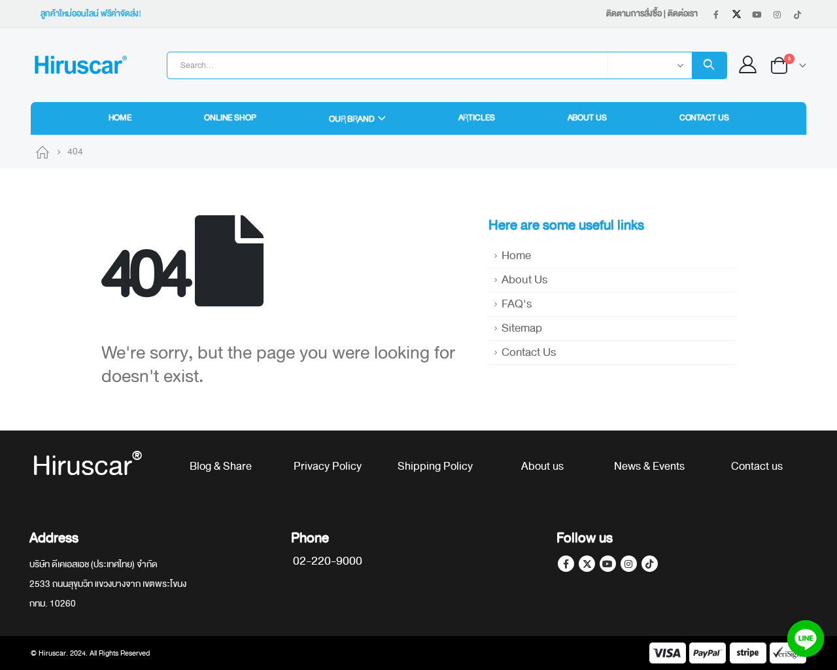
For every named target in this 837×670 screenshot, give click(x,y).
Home (120, 117)
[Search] (709, 65)
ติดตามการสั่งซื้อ (634, 13)
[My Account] (748, 65)
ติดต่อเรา (683, 13)
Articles (476, 117)
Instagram (629, 563)
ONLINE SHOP (230, 117)
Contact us (757, 466)
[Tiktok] (797, 14)
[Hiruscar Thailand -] (80, 65)
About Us (587, 117)
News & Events (649, 466)
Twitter (587, 563)
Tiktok (649, 563)
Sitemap (522, 328)
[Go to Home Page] (42, 152)
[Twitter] (736, 14)
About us (542, 466)
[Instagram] (776, 14)
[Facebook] (716, 14)
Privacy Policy (328, 466)
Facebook (566, 563)
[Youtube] (756, 14)
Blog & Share (221, 466)
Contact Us (704, 117)
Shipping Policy (435, 466)
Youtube (608, 563)
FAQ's (517, 303)
